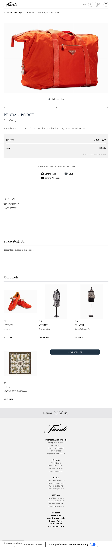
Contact (56, 512)
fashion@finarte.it (11, 203)
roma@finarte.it (58, 489)
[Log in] (97, 4)
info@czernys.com (58, 506)
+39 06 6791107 (59, 483)
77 (5, 321)
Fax (50, 468)
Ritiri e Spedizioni (56, 526)
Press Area (56, 515)
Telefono (50, 466)
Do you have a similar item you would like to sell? (56, 166)
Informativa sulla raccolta (30, 544)
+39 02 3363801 (10, 208)
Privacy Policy (56, 520)
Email (51, 471)
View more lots (75, 352)
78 (40, 321)
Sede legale (51, 443)
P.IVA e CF (51, 448)
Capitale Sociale (52, 454)
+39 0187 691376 (59, 501)
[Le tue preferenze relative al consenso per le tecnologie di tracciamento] (13, 543)
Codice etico (56, 523)
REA (52, 451)
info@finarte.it (58, 471)
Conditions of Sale (56, 518)
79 (76, 321)
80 (5, 383)
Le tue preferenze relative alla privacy (68, 544)
